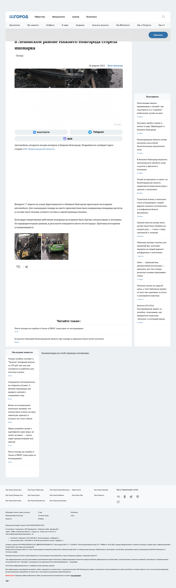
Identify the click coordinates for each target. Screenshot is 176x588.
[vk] (18, 266)
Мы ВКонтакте (123, 25)
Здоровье (80, 25)
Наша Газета (76, 490)
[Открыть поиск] (163, 16)
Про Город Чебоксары (36, 490)
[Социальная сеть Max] (69, 138)
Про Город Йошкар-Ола (14, 495)
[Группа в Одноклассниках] (124, 496)
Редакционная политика (14, 515)
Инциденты (58, 16)
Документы (14, 25)
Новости (9, 519)
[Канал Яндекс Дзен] (137, 496)
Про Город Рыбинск (57, 495)
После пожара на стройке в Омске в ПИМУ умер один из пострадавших (49, 330)
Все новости (33, 25)
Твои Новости (99, 495)
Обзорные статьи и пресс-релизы (18, 512)
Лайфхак (50, 25)
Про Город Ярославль (13, 501)
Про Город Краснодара (58, 501)
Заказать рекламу (100, 25)
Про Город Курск (34, 495)
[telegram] (27, 266)
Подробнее (74, 562)
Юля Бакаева (115, 65)
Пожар (19, 55)
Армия (75, 16)
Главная (41, 519)
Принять (158, 35)
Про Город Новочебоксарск (60, 490)
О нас (40, 512)
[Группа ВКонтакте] (41, 132)
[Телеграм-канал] (96, 132)
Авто (72, 515)
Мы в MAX (163, 25)
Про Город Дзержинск (14, 490)
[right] (167, 25)
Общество (40, 16)
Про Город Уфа (77, 495)
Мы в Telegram (144, 25)
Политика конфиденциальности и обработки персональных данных (30, 566)
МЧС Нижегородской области (39, 148)
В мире (65, 25)
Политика (91, 16)
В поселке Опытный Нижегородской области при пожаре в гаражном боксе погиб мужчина (59, 340)
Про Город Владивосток (36, 501)
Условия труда (43, 515)
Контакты (74, 512)
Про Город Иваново (101, 490)
